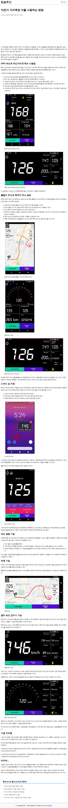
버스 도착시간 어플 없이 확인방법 (14, 792)
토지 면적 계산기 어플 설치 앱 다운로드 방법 (17, 797)
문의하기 (50, 805)
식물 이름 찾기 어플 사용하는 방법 (14, 789)
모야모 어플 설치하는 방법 (12, 794)
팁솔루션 (6, 2)
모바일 (3, 15)
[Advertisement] (34, 29)
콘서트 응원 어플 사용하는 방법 (13, 786)
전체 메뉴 (63, 2)
